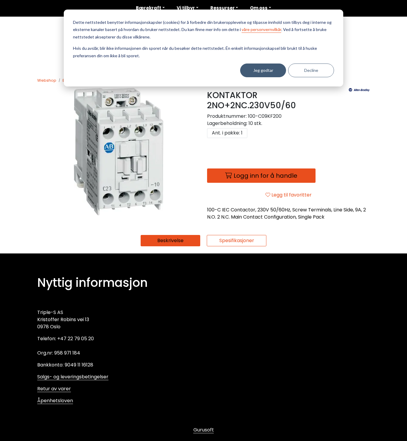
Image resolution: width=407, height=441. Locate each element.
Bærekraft (148, 8)
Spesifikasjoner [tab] (236, 240)
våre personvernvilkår (261, 29)
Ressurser (222, 8)
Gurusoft (203, 429)
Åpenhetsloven (55, 400)
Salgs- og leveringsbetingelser (72, 376)
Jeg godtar (263, 70)
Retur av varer (54, 388)
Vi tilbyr (186, 8)
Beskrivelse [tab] (170, 240)
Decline (311, 70)
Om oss (259, 8)
